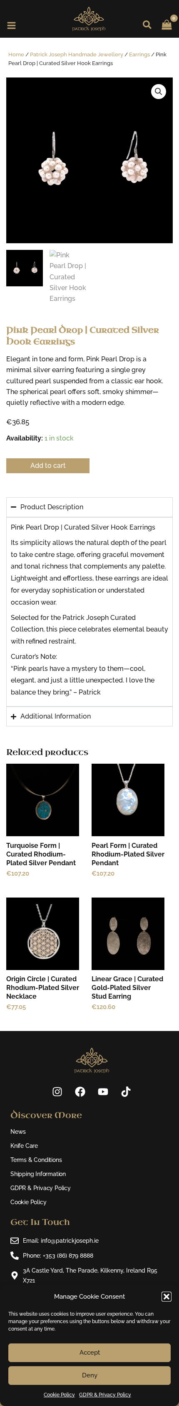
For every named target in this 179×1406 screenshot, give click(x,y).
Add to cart (48, 465)
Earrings (139, 54)
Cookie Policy (59, 1395)
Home (16, 54)
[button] (166, 1296)
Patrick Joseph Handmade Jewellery (76, 54)
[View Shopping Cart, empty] (170, 18)
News (18, 1131)
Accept (90, 1352)
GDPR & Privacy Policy (105, 1395)
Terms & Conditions (36, 1160)
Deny (89, 1375)
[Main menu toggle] (11, 25)
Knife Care (24, 1145)
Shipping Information (38, 1174)
